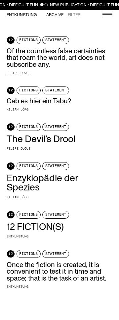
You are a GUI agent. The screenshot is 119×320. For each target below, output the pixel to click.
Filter (74, 15)
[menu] (104, 15)
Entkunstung (22, 15)
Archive (54, 15)
